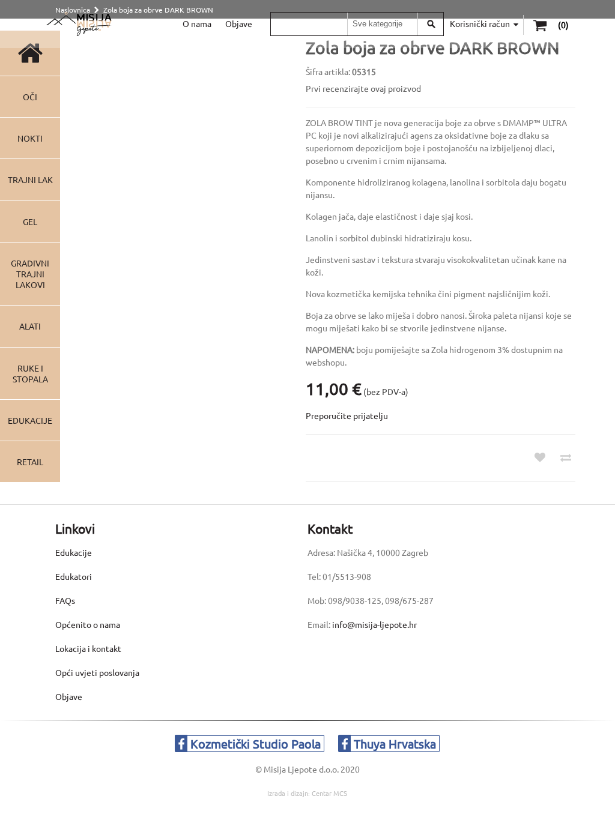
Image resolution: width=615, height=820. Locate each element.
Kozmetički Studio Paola (254, 743)
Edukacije (30, 420)
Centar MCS (329, 793)
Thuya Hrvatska (393, 743)
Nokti (30, 138)
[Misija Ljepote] (79, 24)
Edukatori (73, 576)
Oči (30, 96)
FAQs (65, 600)
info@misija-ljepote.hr (374, 624)
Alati (30, 326)
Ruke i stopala (30, 373)
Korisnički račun (480, 23)
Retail (30, 461)
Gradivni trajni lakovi (30, 274)
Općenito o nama (87, 624)
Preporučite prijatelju (347, 415)
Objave (238, 23)
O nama (197, 23)
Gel (30, 221)
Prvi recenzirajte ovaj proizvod (363, 88)
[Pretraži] (431, 24)
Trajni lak (30, 179)
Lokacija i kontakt (88, 648)
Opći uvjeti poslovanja (97, 672)
